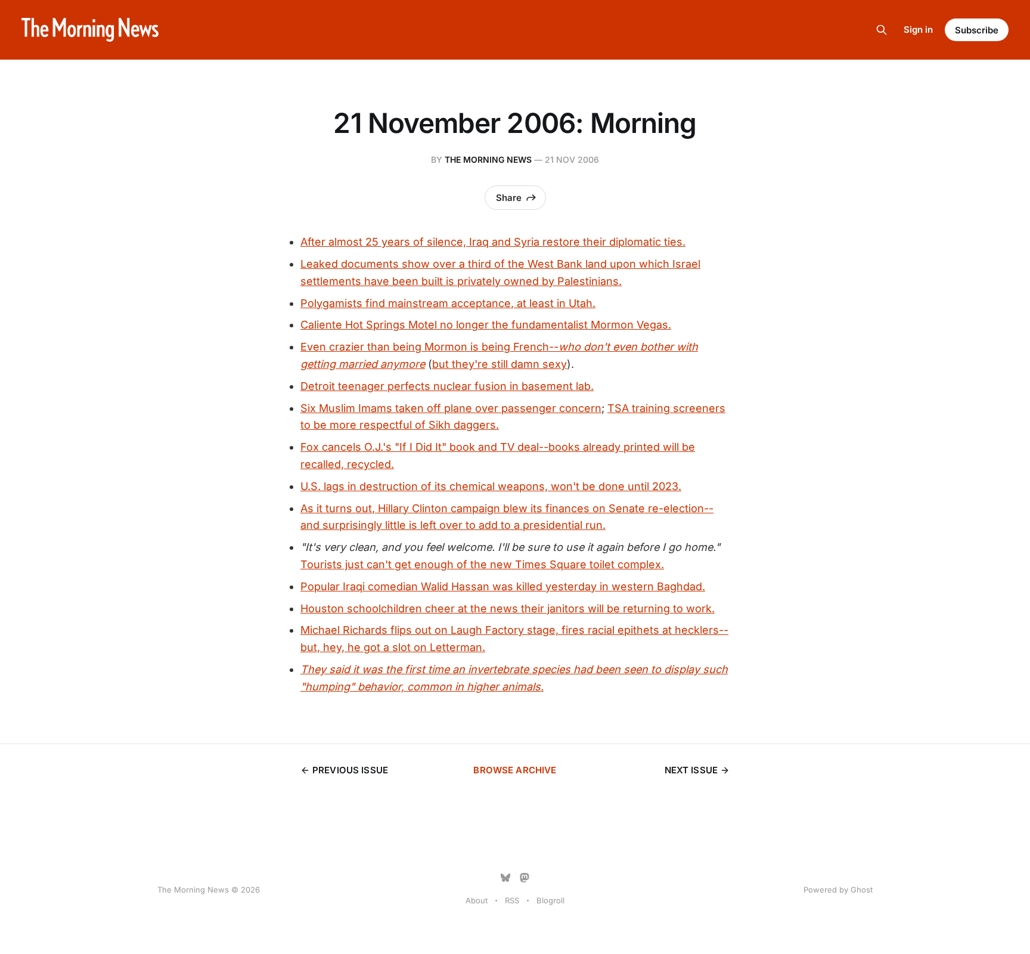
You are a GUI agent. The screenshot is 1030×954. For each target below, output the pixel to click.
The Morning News (488, 159)
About (477, 900)
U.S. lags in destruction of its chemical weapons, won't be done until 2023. (490, 486)
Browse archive (514, 770)
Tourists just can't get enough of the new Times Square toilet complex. (482, 564)
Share (509, 197)
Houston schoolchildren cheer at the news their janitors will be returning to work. (507, 608)
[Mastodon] (524, 877)
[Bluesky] (505, 877)
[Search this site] (882, 30)
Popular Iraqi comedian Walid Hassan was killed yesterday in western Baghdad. (502, 586)
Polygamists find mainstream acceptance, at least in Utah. (447, 303)
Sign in (918, 29)
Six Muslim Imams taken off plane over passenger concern (450, 408)
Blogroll (550, 900)
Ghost (862, 889)
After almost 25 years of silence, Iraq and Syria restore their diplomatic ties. (492, 242)
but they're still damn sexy (499, 364)
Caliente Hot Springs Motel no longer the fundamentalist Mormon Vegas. (485, 324)
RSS (512, 900)
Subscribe (976, 30)
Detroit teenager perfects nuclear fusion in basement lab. (447, 386)
